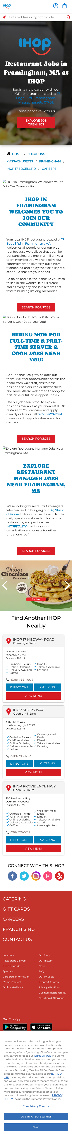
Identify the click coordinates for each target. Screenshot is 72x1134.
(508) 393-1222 (20, 756)
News (42, 965)
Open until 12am (24, 713)
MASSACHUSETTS (20, 161)
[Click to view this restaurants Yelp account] (59, 875)
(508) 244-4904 (21, 679)
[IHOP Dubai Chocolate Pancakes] (36, 585)
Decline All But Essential (36, 1116)
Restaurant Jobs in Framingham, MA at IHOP (36, 72)
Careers (49, 168)
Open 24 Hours (23, 790)
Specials (8, 971)
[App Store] (41, 1027)
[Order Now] (64, 6)
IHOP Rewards (11, 965)
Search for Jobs (36, 307)
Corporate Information (16, 976)
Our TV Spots (46, 976)
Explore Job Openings (36, 122)
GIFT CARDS (16, 909)
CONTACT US (17, 939)
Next (67, 585)
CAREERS (13, 919)
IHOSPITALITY (16, 526)
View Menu (33, 696)
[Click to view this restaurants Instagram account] (36, 875)
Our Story (44, 955)
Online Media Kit (13, 987)
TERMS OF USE (42, 1055)
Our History (45, 960)
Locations (37, 154)
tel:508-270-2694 (49, 414)
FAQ (41, 971)
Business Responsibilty (52, 992)
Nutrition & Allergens (51, 997)
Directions (19, 687)
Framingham (50, 161)
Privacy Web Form (50, 987)
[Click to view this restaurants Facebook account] (12, 875)
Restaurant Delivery (14, 960)
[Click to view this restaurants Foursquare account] (47, 875)
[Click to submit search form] (67, 17)
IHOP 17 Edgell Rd (21, 168)
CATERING (14, 899)
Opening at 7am (24, 643)
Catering (47, 687)
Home (17, 154)
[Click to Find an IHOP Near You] (4, 17)
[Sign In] (56, 6)
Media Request (12, 981)
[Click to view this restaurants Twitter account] (24, 875)
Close (36, 1127)
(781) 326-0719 (20, 832)
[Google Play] (15, 1027)
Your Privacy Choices (36, 1106)
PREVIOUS (4, 585)
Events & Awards (49, 981)
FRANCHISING (19, 929)
